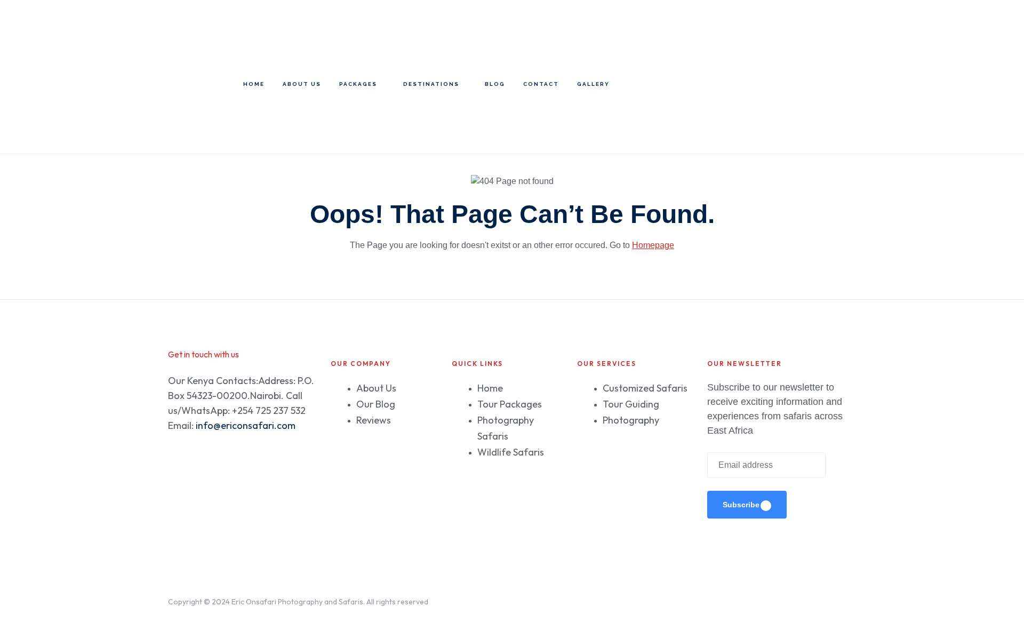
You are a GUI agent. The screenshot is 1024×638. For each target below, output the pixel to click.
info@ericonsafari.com (245, 425)
